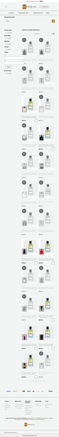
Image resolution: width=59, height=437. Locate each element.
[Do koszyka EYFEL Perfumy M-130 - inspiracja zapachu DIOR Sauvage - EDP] (36, 262)
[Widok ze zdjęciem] (51, 33)
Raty (6, 409)
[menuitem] (12, 13)
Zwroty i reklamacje (7, 405)
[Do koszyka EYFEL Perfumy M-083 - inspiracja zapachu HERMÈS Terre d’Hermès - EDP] (36, 120)
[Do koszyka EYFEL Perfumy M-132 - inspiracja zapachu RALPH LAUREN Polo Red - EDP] (53, 262)
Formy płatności (28, 405)
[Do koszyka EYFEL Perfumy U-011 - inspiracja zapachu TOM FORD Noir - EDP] (53, 348)
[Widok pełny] (53, 33)
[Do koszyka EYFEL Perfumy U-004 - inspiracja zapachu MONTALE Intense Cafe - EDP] (36, 348)
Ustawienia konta (19, 406)
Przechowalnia (18, 408)
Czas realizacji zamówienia (28, 413)
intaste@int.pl (30, 418)
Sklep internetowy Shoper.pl (10, 432)
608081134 (38, 418)
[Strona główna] (29, 6)
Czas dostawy (28, 410)
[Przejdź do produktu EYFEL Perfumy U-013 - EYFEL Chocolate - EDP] (47, 361)
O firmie (47, 407)
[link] (8, 33)
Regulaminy (7, 407)
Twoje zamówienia (19, 404)
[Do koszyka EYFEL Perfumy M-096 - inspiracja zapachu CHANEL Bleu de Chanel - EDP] (53, 148)
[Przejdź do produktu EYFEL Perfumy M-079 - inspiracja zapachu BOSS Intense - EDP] (30, 76)
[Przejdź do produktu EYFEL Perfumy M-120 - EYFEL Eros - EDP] (47, 190)
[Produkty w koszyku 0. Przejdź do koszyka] (53, 7)
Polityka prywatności (38, 405)
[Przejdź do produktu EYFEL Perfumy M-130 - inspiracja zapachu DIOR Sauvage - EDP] (30, 247)
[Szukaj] (48, 2)
